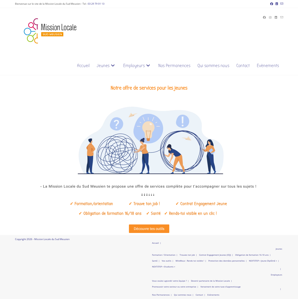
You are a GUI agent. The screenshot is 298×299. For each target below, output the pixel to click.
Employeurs (276, 274)
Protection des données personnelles (226, 260)
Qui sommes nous (182, 294)
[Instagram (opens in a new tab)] (270, 17)
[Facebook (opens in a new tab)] (271, 4)
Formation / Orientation (163, 254)
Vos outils (166, 260)
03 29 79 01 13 (96, 3)
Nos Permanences (161, 294)
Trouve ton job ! (147, 203)
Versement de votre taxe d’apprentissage (220, 286)
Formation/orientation (94, 203)
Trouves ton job (187, 254)
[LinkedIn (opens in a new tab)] (276, 4)
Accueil (155, 242)
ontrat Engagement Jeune (203, 203)
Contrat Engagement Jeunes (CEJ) (215, 254)
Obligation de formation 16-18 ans (252, 254)
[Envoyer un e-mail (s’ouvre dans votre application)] (281, 4)
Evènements (213, 294)
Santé (155, 260)
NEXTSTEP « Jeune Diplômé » (263, 260)
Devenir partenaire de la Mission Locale (210, 280)
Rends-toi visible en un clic (192, 213)
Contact (199, 294)
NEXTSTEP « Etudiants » (163, 266)
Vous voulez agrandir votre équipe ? (169, 280)
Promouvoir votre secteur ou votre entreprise (174, 286)
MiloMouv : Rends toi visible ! (190, 260)
